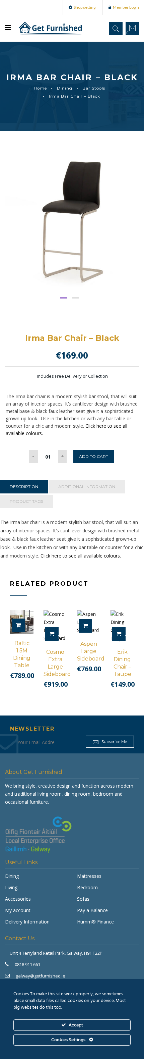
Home (40, 88)
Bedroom (87, 887)
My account (17, 910)
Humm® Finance (95, 921)
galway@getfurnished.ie (40, 976)
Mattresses (89, 876)
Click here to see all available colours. (81, 555)
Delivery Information (27, 921)
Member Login (126, 7)
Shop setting (84, 7)
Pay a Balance (92, 910)
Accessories (18, 899)
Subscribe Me (113, 741)
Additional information (86, 486)
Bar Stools (93, 88)
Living (11, 887)
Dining (64, 88)
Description (24, 486)
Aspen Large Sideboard (90, 651)
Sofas (83, 899)
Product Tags (26, 501)
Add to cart (93, 456)
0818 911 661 (27, 964)
